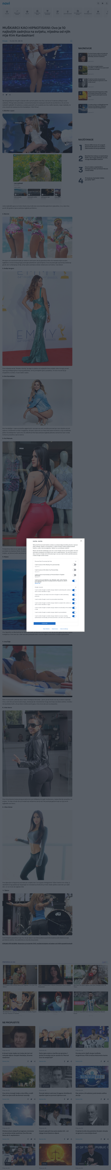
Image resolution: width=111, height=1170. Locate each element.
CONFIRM (44, 623)
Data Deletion (46, 628)
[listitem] (55, 561)
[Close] (81, 541)
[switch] (74, 565)
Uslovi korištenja (64, 628)
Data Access (55, 628)
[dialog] (55, 585)
